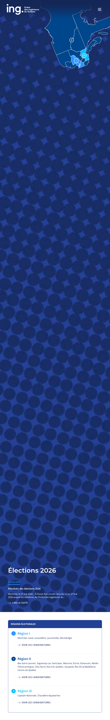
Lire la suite (20, 602)
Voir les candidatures (36, 644)
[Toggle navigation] (99, 9)
